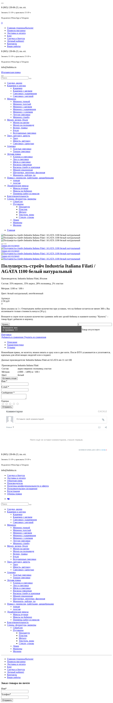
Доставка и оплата (16, 33)
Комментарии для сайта (93, 450)
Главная (11, 230)
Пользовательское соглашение (22, 488)
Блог (9, 36)
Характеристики (15, 345)
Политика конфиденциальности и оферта (28, 486)
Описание (12, 342)
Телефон (6, 694)
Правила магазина (16, 30)
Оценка (5, 401)
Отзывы (11, 347)
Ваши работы (14, 46)
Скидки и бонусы (16, 38)
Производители (15, 483)
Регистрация (13, 491)
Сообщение (8, 392)
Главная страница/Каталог (20, 28)
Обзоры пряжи (14, 494)
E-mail (5, 387)
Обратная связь (14, 480)
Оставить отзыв (9, 378)
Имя (4, 381)
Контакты (12, 43)
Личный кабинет (15, 41)
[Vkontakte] (8, 499)
